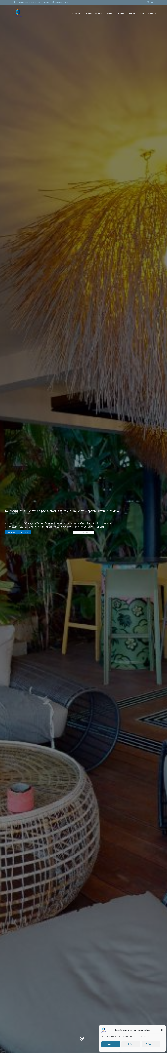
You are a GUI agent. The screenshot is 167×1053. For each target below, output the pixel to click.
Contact (151, 13)
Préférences (151, 1044)
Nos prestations (91, 13)
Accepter (111, 1044)
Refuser (130, 1044)
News (141, 13)
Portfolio (110, 13)
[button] (161, 1030)
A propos (75, 13)
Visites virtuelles (126, 13)
